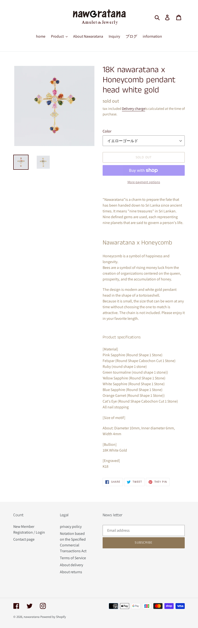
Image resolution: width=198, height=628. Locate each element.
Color (107, 131)
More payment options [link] (143, 182)
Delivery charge (133, 108)
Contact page (24, 539)
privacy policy (71, 526)
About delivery (71, 564)
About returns (71, 571)
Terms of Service (73, 557)
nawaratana (32, 617)
